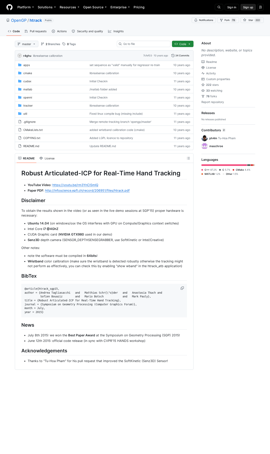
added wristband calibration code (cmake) (117, 129)
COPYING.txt (31, 138)
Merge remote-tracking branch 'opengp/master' (120, 121)
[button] (182, 288)
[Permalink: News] (18, 325)
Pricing (139, 7)
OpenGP (19, 20)
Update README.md (103, 146)
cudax (27, 81)
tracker (28, 105)
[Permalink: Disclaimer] (18, 200)
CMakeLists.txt (33, 129)
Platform (24, 7)
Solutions (45, 7)
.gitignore (29, 121)
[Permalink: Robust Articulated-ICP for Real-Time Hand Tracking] (18, 173)
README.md (31, 146)
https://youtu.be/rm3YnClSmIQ (75, 185)
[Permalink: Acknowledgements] (18, 350)
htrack (36, 20)
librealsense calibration (47, 55)
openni (27, 97)
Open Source (93, 7)
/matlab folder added (103, 89)
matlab (27, 89)
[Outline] (188, 158)
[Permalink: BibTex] (18, 276)
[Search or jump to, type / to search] (219, 7)
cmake (27, 73)
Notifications (206, 20)
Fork (230, 20)
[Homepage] (9, 7)
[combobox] (145, 44)
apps (26, 65)
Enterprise (118, 7)
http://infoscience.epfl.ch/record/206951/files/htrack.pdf (87, 190)
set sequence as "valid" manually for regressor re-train (125, 65)
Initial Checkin (99, 81)
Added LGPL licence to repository (111, 138)
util (25, 113)
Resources (68, 7)
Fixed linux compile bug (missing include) (116, 113)
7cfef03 (147, 55)
